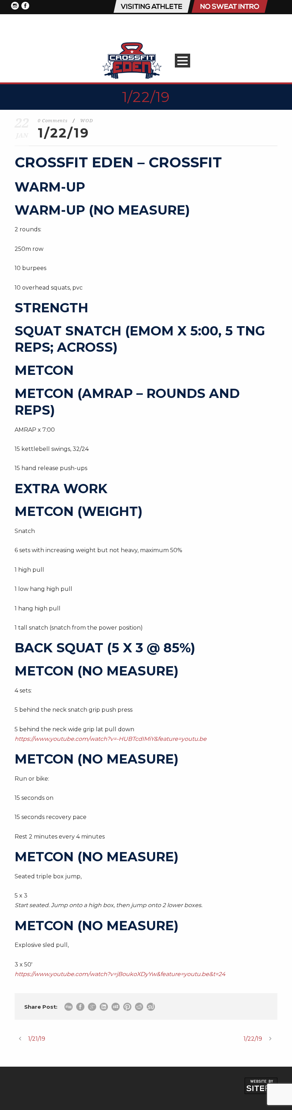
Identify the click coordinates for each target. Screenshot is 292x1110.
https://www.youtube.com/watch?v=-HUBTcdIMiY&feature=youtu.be (111, 738)
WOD (86, 120)
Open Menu (182, 61)
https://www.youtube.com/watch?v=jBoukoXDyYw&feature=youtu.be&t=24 (120, 974)
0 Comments (53, 120)
